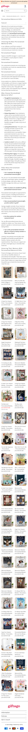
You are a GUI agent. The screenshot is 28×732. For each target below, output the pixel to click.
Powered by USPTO (18, 724)
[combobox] (15, 10)
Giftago (11, 724)
